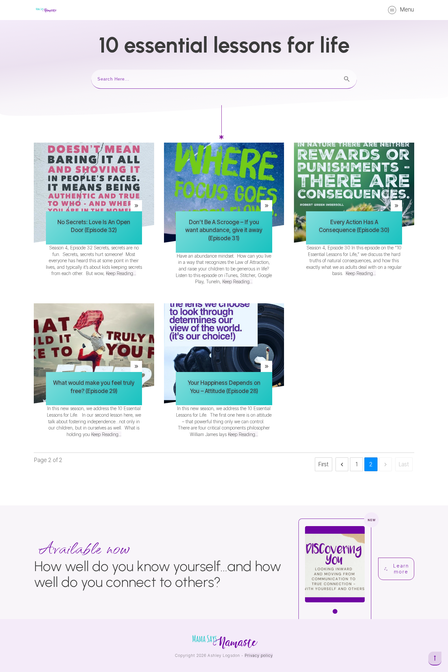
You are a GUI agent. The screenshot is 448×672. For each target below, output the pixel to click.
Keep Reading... (121, 273)
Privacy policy (259, 655)
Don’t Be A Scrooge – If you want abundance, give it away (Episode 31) (223, 230)
